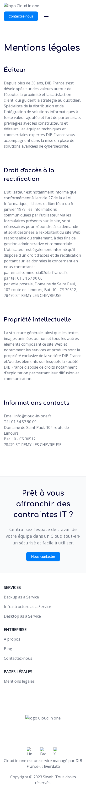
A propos (12, 639)
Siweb (48, 777)
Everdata (52, 766)
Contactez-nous (21, 16)
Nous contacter (43, 556)
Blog (8, 648)
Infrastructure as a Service (27, 606)
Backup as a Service (21, 597)
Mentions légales (19, 681)
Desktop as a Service (22, 616)
